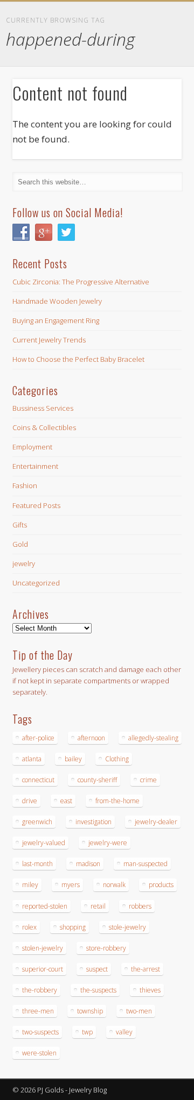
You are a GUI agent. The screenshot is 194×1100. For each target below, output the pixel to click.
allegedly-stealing (153, 737)
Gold (20, 544)
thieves (150, 990)
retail (98, 906)
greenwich (37, 821)
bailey (73, 758)
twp (87, 1032)
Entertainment (35, 466)
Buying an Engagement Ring (55, 320)
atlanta (31, 758)
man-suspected (145, 863)
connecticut (38, 779)
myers (70, 884)
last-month (37, 863)
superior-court (42, 969)
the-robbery (39, 990)
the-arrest (145, 969)
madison (88, 863)
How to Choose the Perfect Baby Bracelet (78, 359)
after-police (38, 737)
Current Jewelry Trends (49, 340)
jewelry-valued (43, 842)
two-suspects (40, 1032)
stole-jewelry (127, 927)
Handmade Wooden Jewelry (57, 301)
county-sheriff (97, 779)
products (161, 884)
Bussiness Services (42, 408)
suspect (97, 969)
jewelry (23, 563)
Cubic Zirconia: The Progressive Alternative (80, 282)
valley (124, 1032)
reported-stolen (44, 906)
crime (148, 779)
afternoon (91, 737)
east (66, 800)
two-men (139, 1011)
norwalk (114, 884)
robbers (140, 906)
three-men (38, 1011)
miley (30, 884)
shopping (73, 927)
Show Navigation (156, 96)
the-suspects (98, 990)
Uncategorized (36, 583)
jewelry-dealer (156, 821)
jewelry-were (107, 842)
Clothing (117, 758)
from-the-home (117, 800)
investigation (93, 821)
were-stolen (39, 1053)
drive (29, 800)
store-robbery (106, 948)
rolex (29, 927)
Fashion (24, 485)
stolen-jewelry (42, 948)
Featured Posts (36, 505)
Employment (32, 447)
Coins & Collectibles (44, 427)
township (90, 1011)
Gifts (19, 525)
